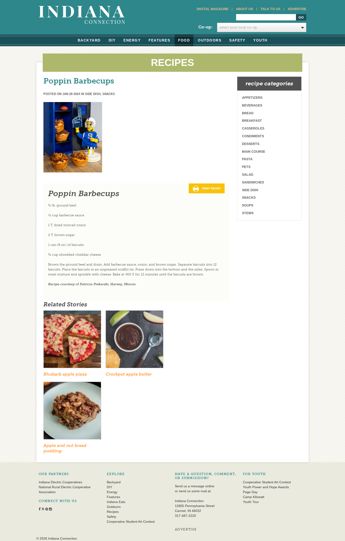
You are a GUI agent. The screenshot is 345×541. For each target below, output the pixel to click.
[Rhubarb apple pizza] (72, 341)
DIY (112, 40)
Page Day (250, 492)
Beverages (252, 105)
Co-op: (205, 27)
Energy (132, 40)
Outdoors (209, 40)
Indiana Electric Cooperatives (60, 482)
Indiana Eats (116, 502)
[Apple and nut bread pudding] (72, 412)
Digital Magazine (212, 9)
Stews (247, 213)
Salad (247, 174)
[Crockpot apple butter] (134, 341)
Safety (237, 40)
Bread (247, 113)
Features (159, 40)
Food (184, 40)
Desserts (250, 144)
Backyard (89, 40)
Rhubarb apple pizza (65, 374)
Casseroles (253, 128)
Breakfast (252, 120)
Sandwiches (253, 182)
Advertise (297, 9)
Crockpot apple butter (129, 374)
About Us (244, 9)
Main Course (253, 151)
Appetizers (252, 97)
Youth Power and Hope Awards (266, 487)
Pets (246, 167)
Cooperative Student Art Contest (131, 521)
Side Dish (92, 94)
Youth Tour (251, 502)
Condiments (253, 136)
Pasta (247, 159)
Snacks (108, 94)
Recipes (113, 512)
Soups (247, 205)
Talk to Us (270, 9)
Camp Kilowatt (253, 497)
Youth (260, 40)
